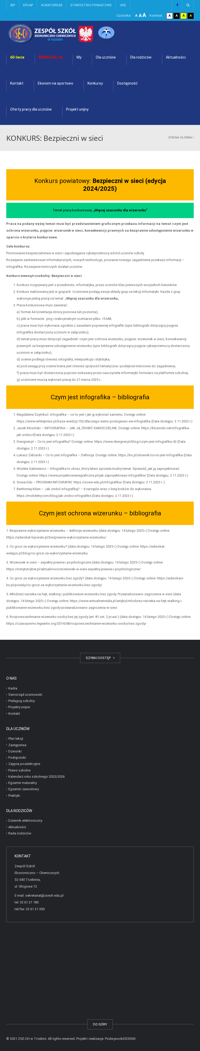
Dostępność (127, 83)
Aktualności (176, 57)
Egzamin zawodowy (23, 789)
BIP (12, 5)
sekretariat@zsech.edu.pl (44, 895)
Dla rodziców (141, 57)
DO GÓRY (100, 1024)
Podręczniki (17, 757)
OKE (123, 5)
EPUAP (28, 5)
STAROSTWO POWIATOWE (91, 5)
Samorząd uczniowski (25, 695)
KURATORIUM (51, 5)
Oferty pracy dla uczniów (31, 109)
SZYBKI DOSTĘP (99, 658)
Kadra (12, 688)
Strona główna (180, 137)
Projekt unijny (77, 109)
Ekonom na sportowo (55, 83)
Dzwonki (15, 751)
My (79, 57)
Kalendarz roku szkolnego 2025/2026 (36, 776)
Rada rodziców (19, 833)
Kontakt (16, 83)
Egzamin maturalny (22, 783)
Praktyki (14, 795)
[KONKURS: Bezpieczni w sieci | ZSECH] (75, 34)
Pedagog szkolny (21, 701)
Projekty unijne (19, 707)
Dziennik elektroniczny (25, 820)
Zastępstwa (17, 745)
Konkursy (95, 83)
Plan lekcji (15, 738)
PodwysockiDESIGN (120, 1039)
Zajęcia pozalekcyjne (24, 764)
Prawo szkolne (19, 770)
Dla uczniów (106, 57)
